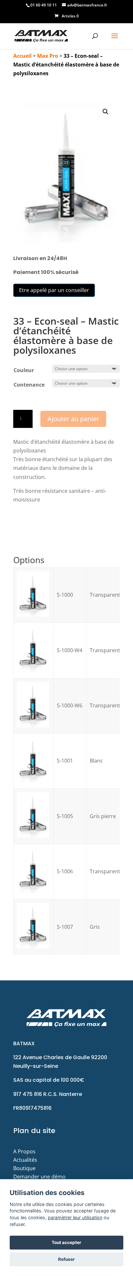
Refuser (66, 1259)
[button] (105, 111)
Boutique (24, 1168)
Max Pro (47, 55)
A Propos (24, 1151)
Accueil (22, 55)
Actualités (25, 1159)
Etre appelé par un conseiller (54, 290)
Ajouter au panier (73, 418)
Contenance (29, 384)
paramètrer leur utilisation (75, 1217)
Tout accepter (66, 1242)
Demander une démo (39, 1176)
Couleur (24, 370)
